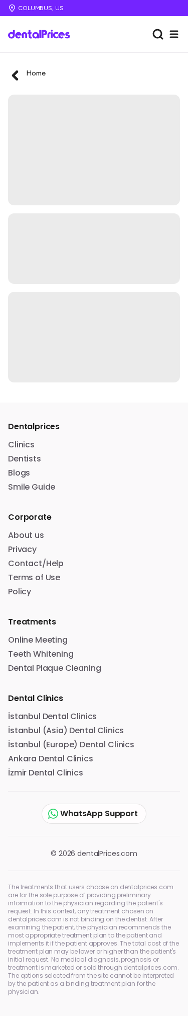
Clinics (21, 444)
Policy (19, 591)
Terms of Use (34, 577)
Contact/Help (36, 563)
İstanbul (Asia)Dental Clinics (66, 730)
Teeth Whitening (41, 654)
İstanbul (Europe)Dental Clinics (71, 744)
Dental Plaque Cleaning (54, 668)
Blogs (19, 473)
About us (26, 535)
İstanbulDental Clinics (52, 716)
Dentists (24, 458)
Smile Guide (31, 487)
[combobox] (158, 34)
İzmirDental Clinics (45, 772)
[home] (42, 34)
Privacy (22, 549)
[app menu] (174, 34)
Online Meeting (38, 640)
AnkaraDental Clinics (50, 758)
